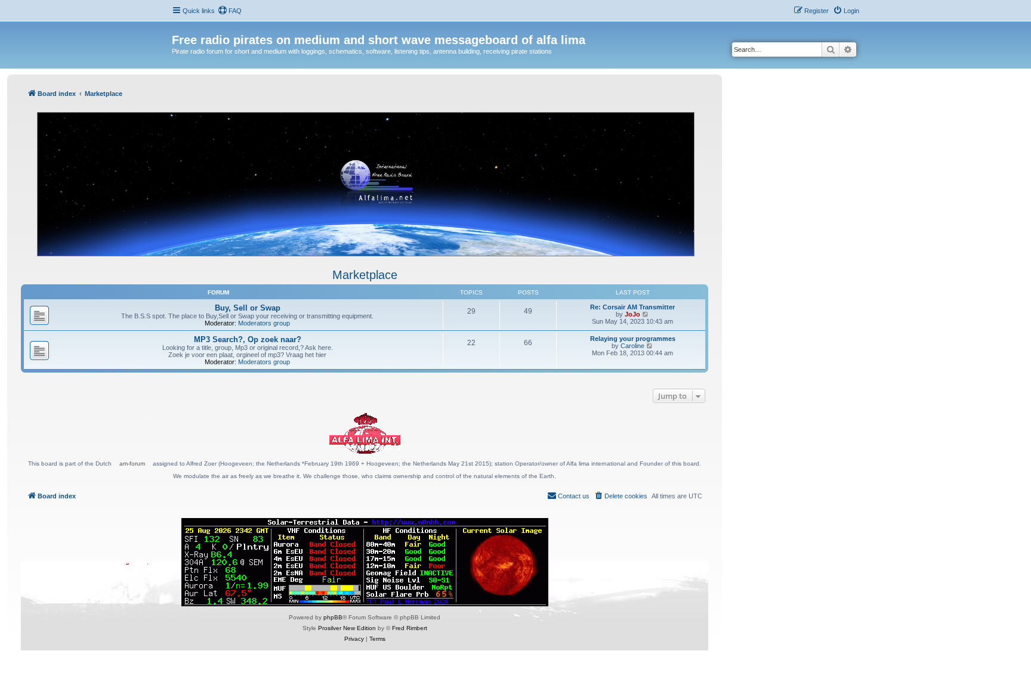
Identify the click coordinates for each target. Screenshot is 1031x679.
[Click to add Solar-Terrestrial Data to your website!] (364, 562)
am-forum (132, 463)
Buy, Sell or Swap (247, 307)
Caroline (632, 345)
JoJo (632, 314)
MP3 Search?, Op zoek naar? (247, 339)
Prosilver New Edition (347, 628)
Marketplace (364, 274)
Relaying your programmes (632, 338)
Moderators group (264, 323)
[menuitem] (230, 11)
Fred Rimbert (409, 628)
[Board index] (179, 27)
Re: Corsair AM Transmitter (632, 307)
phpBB (332, 617)
